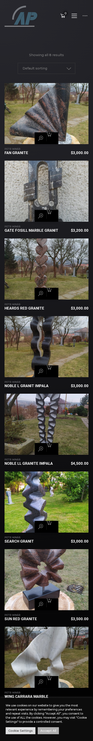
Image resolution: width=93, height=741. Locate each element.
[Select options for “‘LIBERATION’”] (52, 138)
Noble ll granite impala (29, 463)
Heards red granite (24, 308)
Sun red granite (21, 619)
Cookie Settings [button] (20, 730)
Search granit (19, 541)
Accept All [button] (48, 730)
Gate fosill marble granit (31, 230)
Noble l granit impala (27, 386)
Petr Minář (12, 149)
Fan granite (16, 152)
